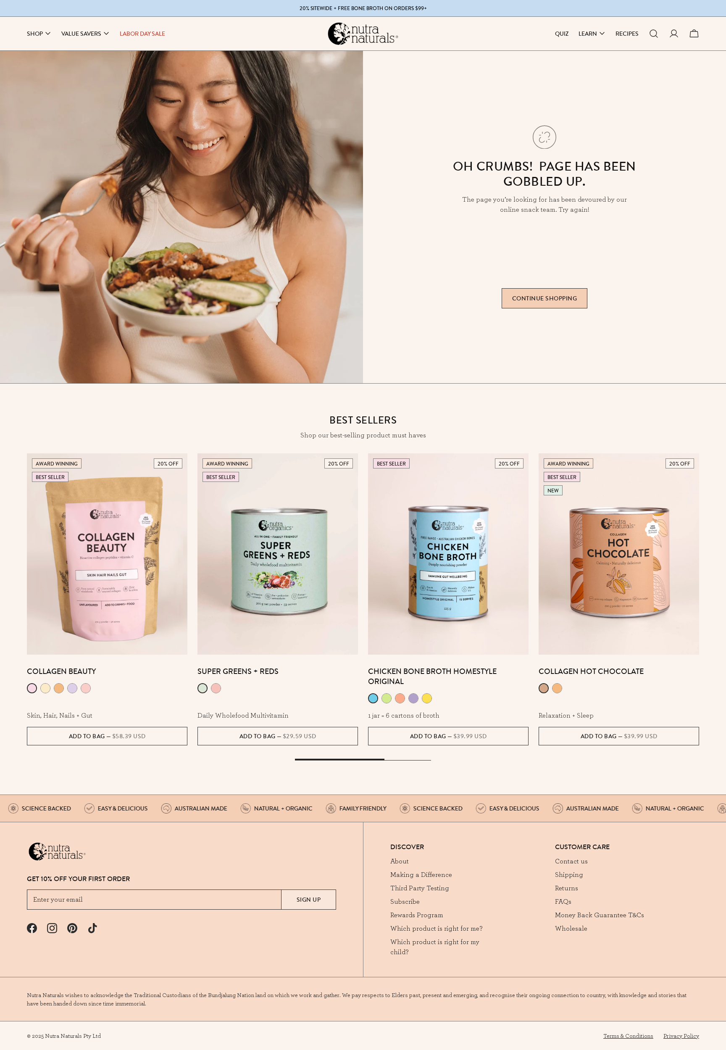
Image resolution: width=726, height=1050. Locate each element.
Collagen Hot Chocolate (591, 671)
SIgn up (309, 899)
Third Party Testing (419, 888)
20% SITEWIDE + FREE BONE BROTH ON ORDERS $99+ (363, 8)
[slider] (363, 760)
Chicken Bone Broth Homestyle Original (432, 676)
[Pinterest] (72, 928)
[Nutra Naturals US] (363, 33)
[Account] (674, 34)
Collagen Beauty (61, 671)
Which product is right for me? (436, 928)
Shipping (569, 874)
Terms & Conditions (628, 1035)
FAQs (563, 901)
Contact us (571, 861)
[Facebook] (32, 928)
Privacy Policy (681, 1035)
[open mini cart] (694, 34)
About (399, 861)
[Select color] (32, 688)
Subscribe (405, 901)
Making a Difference (421, 874)
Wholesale (571, 928)
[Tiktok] (92, 928)
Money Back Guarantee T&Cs (599, 915)
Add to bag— (107, 736)
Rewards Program (416, 915)
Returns (566, 888)
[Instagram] (52, 928)
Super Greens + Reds (238, 671)
